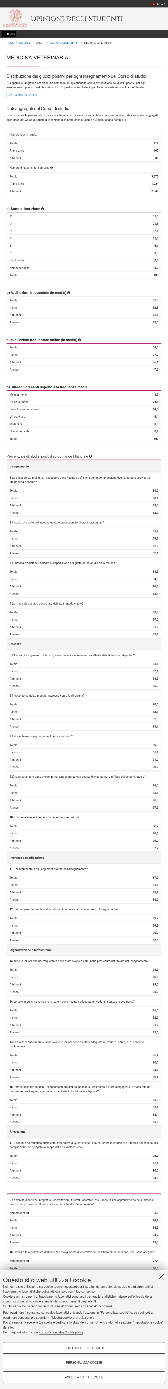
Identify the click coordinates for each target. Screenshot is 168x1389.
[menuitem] (158, 4)
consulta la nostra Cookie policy (61, 1332)
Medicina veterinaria (64, 42)
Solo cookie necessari (84, 1348)
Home (10, 42)
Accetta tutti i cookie (84, 1377)
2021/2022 (24, 42)
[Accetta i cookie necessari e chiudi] (161, 1276)
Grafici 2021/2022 (25, 94)
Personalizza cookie (84, 1362)
